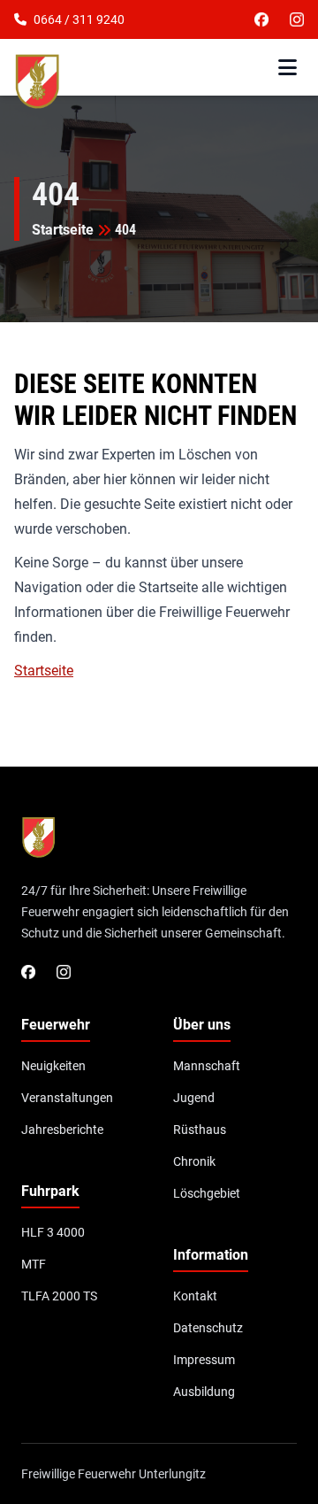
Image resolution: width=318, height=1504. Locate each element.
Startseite (63, 229)
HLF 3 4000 (53, 1232)
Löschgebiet (206, 1193)
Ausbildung (204, 1391)
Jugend (194, 1098)
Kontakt (195, 1296)
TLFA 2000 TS (59, 1296)
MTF (33, 1264)
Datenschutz (208, 1328)
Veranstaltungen (67, 1098)
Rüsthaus (199, 1129)
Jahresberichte (62, 1129)
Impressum (204, 1360)
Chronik (194, 1161)
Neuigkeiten (53, 1066)
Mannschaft (206, 1066)
